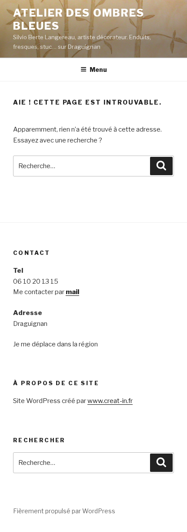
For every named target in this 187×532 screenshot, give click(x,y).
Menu (98, 69)
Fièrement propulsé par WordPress (64, 511)
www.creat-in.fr (110, 401)
